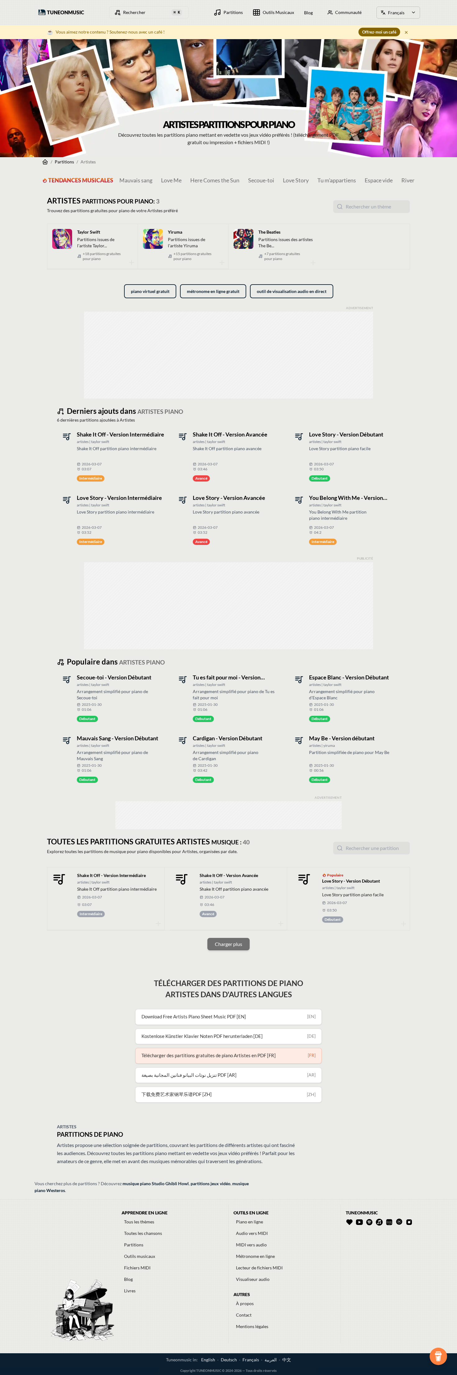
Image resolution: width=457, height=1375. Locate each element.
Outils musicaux (139, 1256)
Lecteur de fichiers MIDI (259, 1267)
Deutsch (229, 1359)
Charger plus (228, 944)
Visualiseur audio (253, 1279)
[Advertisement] (228, 355)
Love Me (171, 180)
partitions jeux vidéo (210, 1183)
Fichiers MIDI (137, 1267)
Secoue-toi (261, 180)
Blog (128, 1279)
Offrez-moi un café (379, 32)
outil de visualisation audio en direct (291, 291)
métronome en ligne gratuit (213, 291)
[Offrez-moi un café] (438, 1356)
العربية (271, 1359)
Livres (130, 1290)
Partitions (64, 161)
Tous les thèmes (139, 1221)
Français (250, 1359)
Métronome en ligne (255, 1256)
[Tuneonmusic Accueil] (45, 162)
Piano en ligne (249, 1221)
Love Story (296, 180)
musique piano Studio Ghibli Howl (155, 1183)
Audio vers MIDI (252, 1233)
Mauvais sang (135, 180)
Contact (244, 1315)
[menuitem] (228, 12)
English (208, 1359)
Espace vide (379, 180)
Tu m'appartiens (336, 180)
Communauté (348, 12)
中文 (286, 1359)
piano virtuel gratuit (150, 291)
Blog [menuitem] (308, 12)
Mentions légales (252, 1326)
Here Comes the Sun (214, 180)
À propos (245, 1303)
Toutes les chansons (143, 1233)
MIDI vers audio (251, 1244)
